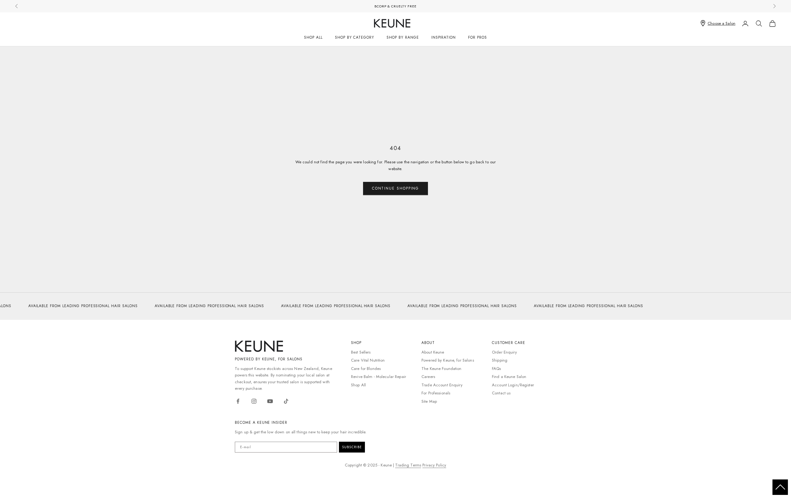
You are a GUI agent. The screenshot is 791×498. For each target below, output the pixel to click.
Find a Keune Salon (509, 377)
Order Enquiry (504, 352)
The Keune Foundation (441, 368)
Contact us (501, 393)
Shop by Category (354, 37)
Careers (428, 377)
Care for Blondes (366, 368)
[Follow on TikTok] (286, 401)
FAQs (496, 368)
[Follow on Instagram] (254, 401)
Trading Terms (408, 465)
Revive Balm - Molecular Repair (378, 377)
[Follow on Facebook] (238, 401)
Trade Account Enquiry (442, 385)
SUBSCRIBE (352, 446)
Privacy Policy (434, 465)
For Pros (477, 37)
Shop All (313, 37)
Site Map (429, 401)
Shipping (499, 360)
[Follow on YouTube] (270, 401)
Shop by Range (403, 37)
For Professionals (435, 393)
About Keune (432, 352)
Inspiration (443, 37)
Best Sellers (361, 352)
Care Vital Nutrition (368, 360)
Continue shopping (395, 188)
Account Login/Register (513, 385)
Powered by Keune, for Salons (447, 360)
